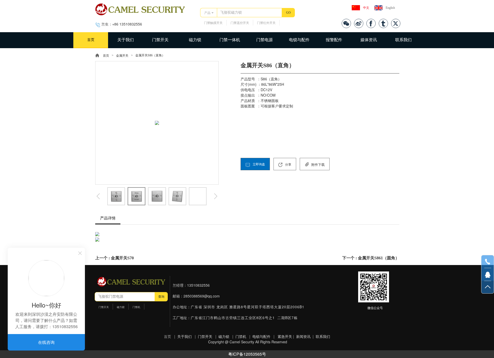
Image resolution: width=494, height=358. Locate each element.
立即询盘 (258, 164)
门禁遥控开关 (240, 23)
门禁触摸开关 (213, 23)
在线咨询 (46, 342)
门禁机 (136, 307)
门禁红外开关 (266, 23)
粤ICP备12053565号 (247, 354)
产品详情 (108, 218)
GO (288, 12)
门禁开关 (160, 40)
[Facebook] (371, 23)
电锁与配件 (299, 40)
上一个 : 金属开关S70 (114, 258)
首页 (90, 40)
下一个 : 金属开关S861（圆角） (370, 258)
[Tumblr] (383, 23)
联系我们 (403, 40)
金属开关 (122, 55)
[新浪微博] (358, 23)
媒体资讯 (368, 40)
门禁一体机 (229, 40)
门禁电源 (264, 40)
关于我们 (125, 40)
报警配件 (334, 40)
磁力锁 (195, 40)
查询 (161, 297)
